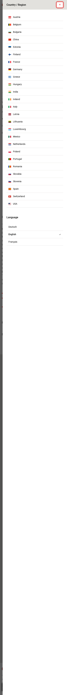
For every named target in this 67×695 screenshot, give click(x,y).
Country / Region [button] (16, 4)
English (12, 234)
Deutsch (12, 227)
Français (12, 241)
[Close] (60, 5)
